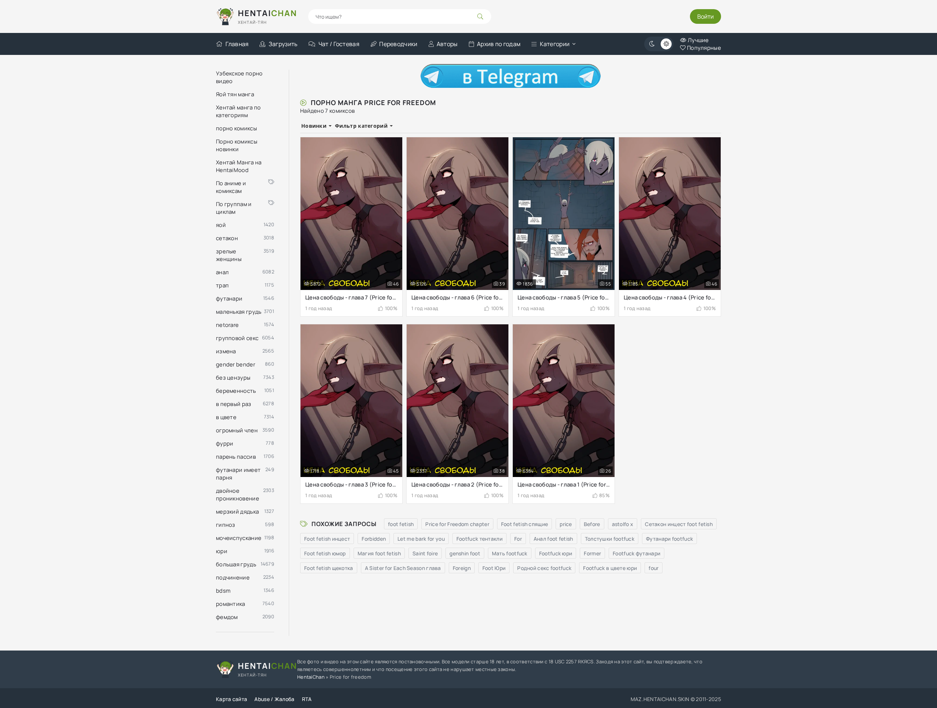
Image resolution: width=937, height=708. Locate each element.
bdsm (223, 591)
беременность (236, 391)
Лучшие (698, 40)
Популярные (703, 48)
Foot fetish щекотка (328, 567)
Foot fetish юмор (325, 553)
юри (221, 551)
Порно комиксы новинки (236, 145)
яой (221, 225)
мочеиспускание (238, 538)
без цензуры (233, 377)
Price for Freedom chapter (457, 524)
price (566, 524)
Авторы (447, 44)
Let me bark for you (421, 538)
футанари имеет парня (238, 473)
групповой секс (237, 338)
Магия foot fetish (379, 553)
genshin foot (464, 553)
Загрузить (283, 44)
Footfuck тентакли (479, 538)
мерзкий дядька (237, 511)
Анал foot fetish (553, 538)
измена (226, 351)
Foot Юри (493, 567)
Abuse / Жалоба (274, 699)
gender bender (235, 364)
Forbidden (374, 538)
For (518, 538)
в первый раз (233, 404)
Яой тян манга (235, 94)
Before (592, 524)
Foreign (462, 567)
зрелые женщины (229, 255)
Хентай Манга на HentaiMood (239, 166)
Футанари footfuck (669, 538)
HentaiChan (311, 677)
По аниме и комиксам (231, 187)
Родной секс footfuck (544, 567)
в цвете (226, 417)
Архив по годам (498, 44)
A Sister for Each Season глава (403, 567)
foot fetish (401, 524)
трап (222, 285)
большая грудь (236, 564)
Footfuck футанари (636, 553)
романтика (230, 604)
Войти (705, 16)
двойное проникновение (237, 494)
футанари (229, 298)
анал (222, 272)
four (653, 567)
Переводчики (398, 44)
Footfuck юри (555, 553)
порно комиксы (236, 128)
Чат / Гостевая (338, 44)
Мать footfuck (509, 553)
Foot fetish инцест (327, 538)
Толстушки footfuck (609, 538)
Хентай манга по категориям (238, 111)
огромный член (237, 430)
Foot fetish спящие (524, 524)
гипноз (225, 525)
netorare (227, 325)
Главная (237, 44)
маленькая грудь (239, 312)
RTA (307, 699)
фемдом (227, 617)
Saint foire (425, 553)
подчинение (233, 577)
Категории (555, 44)
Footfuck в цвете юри (610, 567)
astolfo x (623, 524)
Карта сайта (231, 699)
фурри (225, 443)
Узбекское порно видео (239, 77)
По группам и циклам (234, 208)
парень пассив (236, 457)
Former (592, 553)
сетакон (227, 238)
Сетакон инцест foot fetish (679, 524)
